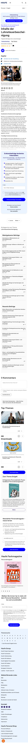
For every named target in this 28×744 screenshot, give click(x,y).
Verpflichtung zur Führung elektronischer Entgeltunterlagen (12, 346)
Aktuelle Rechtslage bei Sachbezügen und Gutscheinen (13, 283)
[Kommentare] (13, 46)
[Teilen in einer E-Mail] (2, 88)
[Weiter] (22, 436)
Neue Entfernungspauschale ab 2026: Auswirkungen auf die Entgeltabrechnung (14, 251)
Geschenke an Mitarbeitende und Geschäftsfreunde (10, 238)
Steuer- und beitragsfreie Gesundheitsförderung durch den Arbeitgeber (13, 353)
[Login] (25, 2)
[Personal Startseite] (4, 2)
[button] (14, 20)
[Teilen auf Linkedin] (12, 88)
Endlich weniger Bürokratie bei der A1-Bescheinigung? (12, 359)
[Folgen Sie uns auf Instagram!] (7, 707)
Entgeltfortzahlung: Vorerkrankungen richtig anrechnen (13, 322)
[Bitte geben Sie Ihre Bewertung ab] (9, 46)
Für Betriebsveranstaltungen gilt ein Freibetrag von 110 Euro (13, 296)
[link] (3, 8)
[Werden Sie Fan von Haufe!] (9, 707)
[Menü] (10, 2)
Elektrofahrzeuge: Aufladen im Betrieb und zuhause (13, 245)
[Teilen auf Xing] (9, 88)
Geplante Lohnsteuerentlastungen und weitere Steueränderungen (13, 365)
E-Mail (4, 185)
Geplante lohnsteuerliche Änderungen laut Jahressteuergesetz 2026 (13, 316)
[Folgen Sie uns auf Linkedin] (2, 707)
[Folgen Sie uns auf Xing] (4, 707)
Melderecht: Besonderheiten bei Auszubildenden (10, 334)
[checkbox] (3, 192)
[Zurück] (18, 436)
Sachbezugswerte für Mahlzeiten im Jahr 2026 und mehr (12, 270)
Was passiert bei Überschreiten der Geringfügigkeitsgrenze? (11, 264)
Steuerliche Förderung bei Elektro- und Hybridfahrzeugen (12, 258)
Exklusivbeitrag (5, 41)
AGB (23, 192)
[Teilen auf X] (4, 88)
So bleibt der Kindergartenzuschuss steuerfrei (13, 328)
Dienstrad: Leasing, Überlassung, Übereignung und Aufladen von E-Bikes (13, 290)
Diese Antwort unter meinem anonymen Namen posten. (15, 390)
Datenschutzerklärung (13, 193)
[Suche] (22, 2)
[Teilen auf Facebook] (7, 88)
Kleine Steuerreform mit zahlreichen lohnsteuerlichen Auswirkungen (13, 310)
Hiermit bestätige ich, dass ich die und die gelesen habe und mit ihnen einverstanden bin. (15, 194)
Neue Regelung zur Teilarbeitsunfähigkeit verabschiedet (12, 277)
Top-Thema (14, 41)
